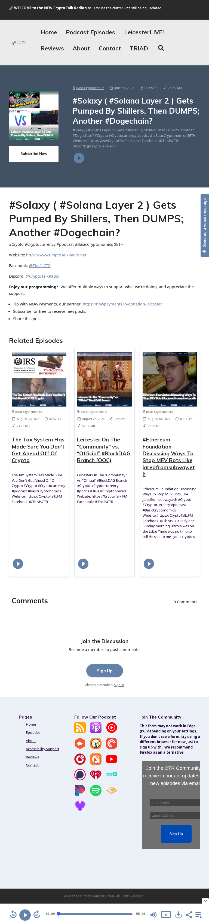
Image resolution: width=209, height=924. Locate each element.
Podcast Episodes (90, 32)
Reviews (52, 48)
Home (49, 32)
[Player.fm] (80, 763)
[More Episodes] (197, 914)
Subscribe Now (33, 154)
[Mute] (153, 915)
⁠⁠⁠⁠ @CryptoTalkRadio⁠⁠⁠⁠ (41, 276)
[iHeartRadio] (96, 779)
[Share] (189, 914)
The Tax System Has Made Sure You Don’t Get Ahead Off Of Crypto (38, 449)
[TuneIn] (111, 779)
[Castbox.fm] (80, 747)
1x (166, 914)
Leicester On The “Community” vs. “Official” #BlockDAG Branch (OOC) (103, 449)
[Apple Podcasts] (96, 731)
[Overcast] (96, 747)
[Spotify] (96, 794)
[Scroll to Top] (198, 874)
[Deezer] (80, 810)
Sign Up (104, 670)
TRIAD (139, 48)
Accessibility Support (42, 748)
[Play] (25, 915)
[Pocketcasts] (111, 747)
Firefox (146, 752)
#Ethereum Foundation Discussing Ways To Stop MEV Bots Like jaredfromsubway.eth (169, 456)
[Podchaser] (80, 779)
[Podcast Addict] (96, 763)
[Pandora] (80, 794)
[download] (178, 914)
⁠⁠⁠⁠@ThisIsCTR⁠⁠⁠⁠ (40, 265)
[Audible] (111, 794)
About (81, 48)
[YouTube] (111, 763)
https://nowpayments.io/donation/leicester (122, 304)
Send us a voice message (204, 223)
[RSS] (80, 731)
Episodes (33, 732)
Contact (110, 48)
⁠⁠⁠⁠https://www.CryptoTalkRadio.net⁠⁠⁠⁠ (56, 254)
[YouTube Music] (111, 731)
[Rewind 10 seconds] (13, 914)
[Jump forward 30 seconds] (37, 914)
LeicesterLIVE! (144, 32)
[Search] (160, 48)
